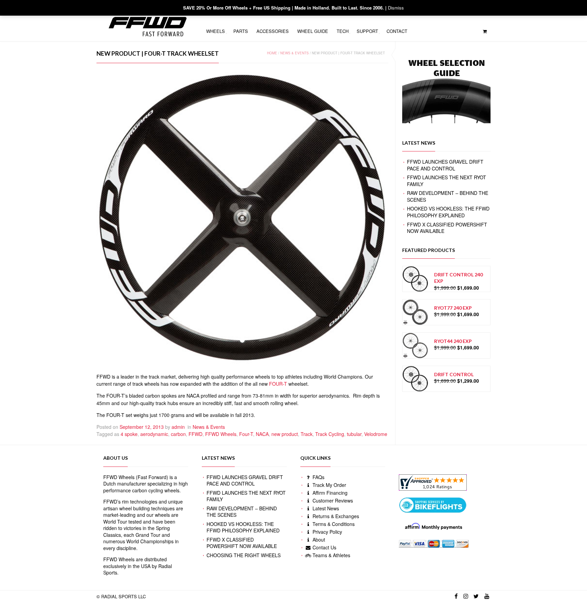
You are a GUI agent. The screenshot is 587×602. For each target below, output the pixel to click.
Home (272, 53)
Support (367, 31)
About (318, 539)
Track (307, 434)
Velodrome (375, 434)
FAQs (317, 477)
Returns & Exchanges (335, 516)
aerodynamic (154, 434)
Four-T (246, 434)
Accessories (272, 31)
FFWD (195, 434)
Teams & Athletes (330, 555)
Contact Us (323, 547)
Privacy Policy (326, 531)
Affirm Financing (329, 492)
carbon (178, 434)
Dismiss (396, 7)
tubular (354, 434)
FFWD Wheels (220, 434)
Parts (240, 31)
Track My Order (328, 484)
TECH (343, 31)
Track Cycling (329, 434)
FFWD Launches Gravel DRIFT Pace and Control (445, 165)
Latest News (325, 508)
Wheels (215, 31)
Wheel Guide (312, 31)
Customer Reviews (332, 500)
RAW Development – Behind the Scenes (447, 196)
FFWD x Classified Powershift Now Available (447, 228)
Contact (397, 31)
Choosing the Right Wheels (244, 555)
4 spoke (129, 434)
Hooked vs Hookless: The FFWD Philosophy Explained (448, 212)
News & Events (294, 53)
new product (284, 434)
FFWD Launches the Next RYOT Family (446, 180)
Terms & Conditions (333, 524)
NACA (262, 434)
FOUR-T (278, 383)
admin (178, 426)
